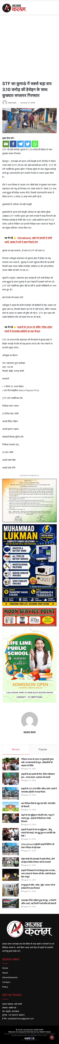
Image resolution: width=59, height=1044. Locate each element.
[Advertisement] (29, 47)
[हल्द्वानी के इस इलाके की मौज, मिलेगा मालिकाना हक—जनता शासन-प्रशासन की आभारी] (10, 778)
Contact (6, 982)
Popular (43, 749)
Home (5, 968)
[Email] (6, 144)
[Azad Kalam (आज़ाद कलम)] (14, 7)
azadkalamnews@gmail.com (21, 1018)
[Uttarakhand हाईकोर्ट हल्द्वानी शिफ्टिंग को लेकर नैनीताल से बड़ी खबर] (10, 849)
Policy (5, 987)
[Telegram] (20, 144)
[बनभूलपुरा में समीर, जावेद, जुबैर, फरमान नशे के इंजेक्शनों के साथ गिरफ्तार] (10, 890)
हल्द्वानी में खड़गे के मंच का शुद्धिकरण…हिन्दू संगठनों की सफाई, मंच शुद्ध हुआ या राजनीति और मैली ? (38, 832)
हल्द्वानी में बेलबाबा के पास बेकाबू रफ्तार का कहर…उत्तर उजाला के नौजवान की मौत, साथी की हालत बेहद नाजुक (39, 873)
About (5, 972)
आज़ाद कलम (29, 732)
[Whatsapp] (35, 144)
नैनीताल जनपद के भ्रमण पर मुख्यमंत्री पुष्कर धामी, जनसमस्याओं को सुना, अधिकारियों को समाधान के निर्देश (37, 762)
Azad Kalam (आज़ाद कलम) (33, 1030)
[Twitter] (27, 144)
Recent (16, 749)
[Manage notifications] (51, 1037)
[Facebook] (13, 144)
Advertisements (10, 977)
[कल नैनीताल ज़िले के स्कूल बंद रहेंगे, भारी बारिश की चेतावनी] (10, 806)
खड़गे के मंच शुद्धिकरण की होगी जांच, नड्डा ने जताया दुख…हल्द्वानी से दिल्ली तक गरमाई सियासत (37, 818)
